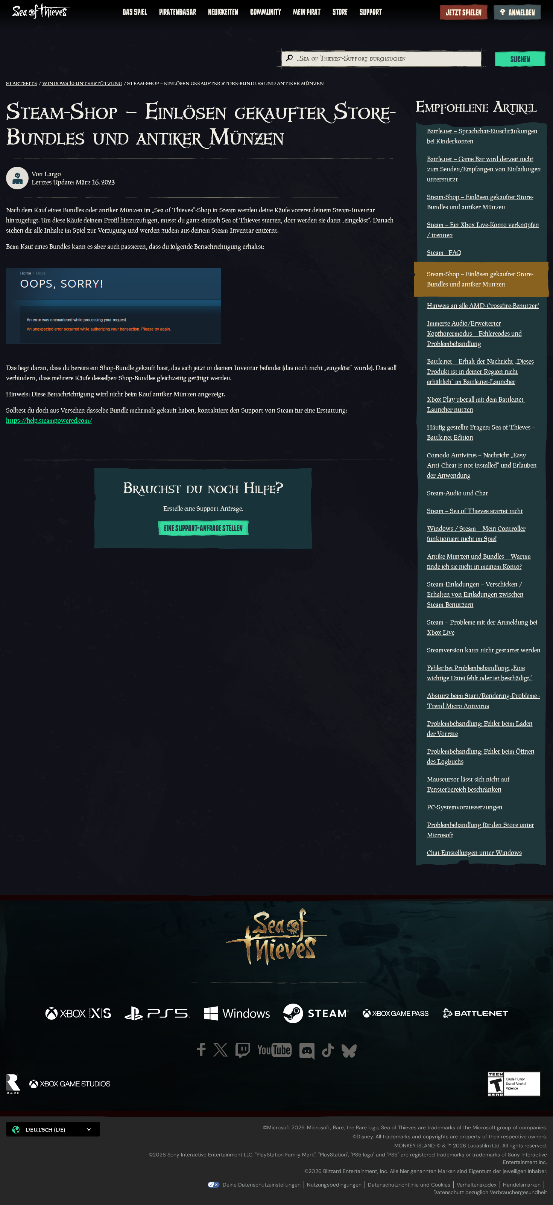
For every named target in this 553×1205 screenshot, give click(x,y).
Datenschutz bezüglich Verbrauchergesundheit (490, 1192)
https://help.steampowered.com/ (49, 420)
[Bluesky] (349, 1051)
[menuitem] (135, 12)
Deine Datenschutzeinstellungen (262, 1184)
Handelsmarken (522, 1184)
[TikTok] (328, 1050)
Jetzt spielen (464, 12)
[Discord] (307, 1051)
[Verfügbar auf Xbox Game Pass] (395, 1014)
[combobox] (381, 58)
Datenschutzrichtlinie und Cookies (409, 1184)
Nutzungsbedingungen (334, 1184)
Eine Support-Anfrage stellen (203, 528)
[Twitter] (221, 1049)
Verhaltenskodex (477, 1184)
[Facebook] (201, 1049)
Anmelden (522, 12)
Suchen (520, 59)
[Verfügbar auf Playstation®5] (157, 1014)
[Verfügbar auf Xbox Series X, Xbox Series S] (78, 1014)
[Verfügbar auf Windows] (236, 1014)
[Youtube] (275, 1050)
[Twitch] (243, 1050)
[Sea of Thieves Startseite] (41, 12)
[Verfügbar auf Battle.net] (475, 1014)
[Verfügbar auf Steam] (316, 1014)
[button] (53, 1129)
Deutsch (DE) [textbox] (45, 1129)
